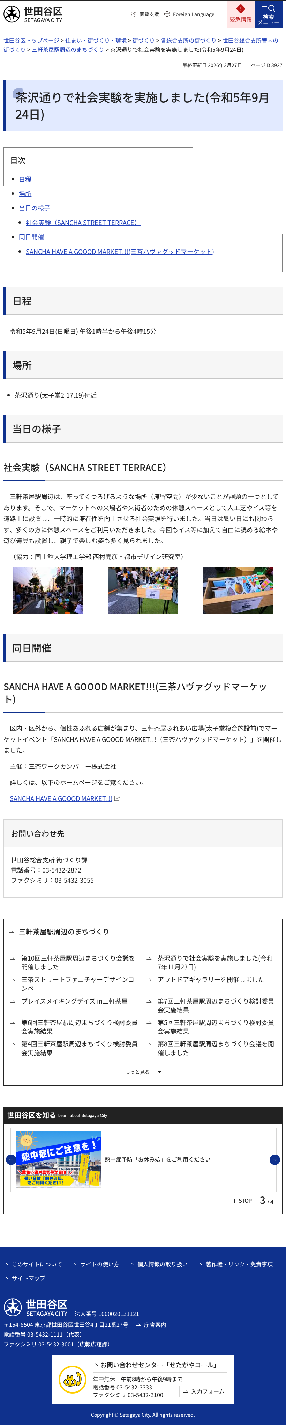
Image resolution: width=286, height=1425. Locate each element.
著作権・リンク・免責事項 (239, 1264)
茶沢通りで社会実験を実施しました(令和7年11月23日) (215, 962)
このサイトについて (37, 1264)
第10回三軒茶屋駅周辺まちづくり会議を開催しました (78, 962)
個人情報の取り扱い (162, 1264)
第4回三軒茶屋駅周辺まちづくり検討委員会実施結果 (79, 1048)
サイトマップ (28, 1278)
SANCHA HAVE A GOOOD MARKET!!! (61, 798)
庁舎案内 (155, 1324)
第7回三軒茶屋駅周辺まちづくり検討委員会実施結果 (216, 1005)
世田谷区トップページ (31, 40)
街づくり (144, 40)
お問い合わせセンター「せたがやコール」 (160, 1364)
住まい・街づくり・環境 (96, 40)
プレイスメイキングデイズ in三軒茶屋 (74, 1001)
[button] (145, 14)
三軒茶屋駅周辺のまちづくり (68, 49)
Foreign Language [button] (193, 13)
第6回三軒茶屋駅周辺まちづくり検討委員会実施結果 (79, 1026)
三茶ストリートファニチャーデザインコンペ (77, 983)
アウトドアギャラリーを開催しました (211, 979)
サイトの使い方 (99, 1264)
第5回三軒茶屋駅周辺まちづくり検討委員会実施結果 (216, 1026)
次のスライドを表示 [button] (279, 1160)
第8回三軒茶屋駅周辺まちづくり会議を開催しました (216, 1048)
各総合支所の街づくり (189, 40)
